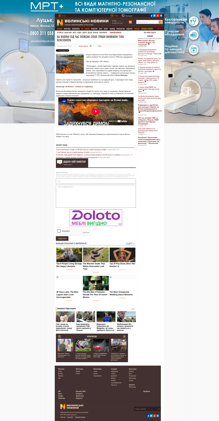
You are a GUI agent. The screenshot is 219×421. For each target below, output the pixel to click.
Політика (67, 29)
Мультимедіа (92, 336)
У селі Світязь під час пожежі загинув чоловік (72, 152)
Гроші (95, 371)
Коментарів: (83, 46)
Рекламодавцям (80, 417)
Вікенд (113, 378)
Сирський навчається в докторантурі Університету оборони (148, 130)
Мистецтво (132, 378)
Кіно (130, 373)
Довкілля (114, 376)
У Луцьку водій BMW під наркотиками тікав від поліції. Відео (149, 89)
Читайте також (61, 145)
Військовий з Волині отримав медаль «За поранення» (64, 355)
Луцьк (60, 371)
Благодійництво (116, 383)
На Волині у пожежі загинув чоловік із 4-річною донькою (77, 157)
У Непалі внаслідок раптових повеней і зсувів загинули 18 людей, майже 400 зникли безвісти (149, 79)
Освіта (113, 373)
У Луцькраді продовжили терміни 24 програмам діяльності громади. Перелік (148, 51)
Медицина (114, 371)
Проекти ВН (120, 29)
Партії (78, 373)
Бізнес (96, 373)
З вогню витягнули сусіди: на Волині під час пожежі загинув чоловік (81, 149)
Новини (150, 36)
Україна (60, 376)
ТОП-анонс (132, 387)
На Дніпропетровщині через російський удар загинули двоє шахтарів (149, 98)
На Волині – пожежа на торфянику (79, 86)
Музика (131, 371)
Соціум (114, 369)
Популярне (103, 32)
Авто (100, 29)
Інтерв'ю (60, 32)
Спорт (106, 29)
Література (132, 376)
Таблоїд (112, 29)
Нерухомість (98, 376)
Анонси (95, 32)
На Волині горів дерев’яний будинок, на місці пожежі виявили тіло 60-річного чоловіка (88, 155)
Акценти (129, 29)
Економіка (76, 29)
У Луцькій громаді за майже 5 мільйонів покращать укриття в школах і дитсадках (149, 69)
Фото (74, 32)
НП (59, 391)
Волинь (60, 373)
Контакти (70, 417)
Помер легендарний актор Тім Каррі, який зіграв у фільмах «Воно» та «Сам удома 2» (149, 60)
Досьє (90, 32)
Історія (131, 380)
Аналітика (68, 32)
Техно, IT (114, 385)
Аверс (159, 29)
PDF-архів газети (150, 32)
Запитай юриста (115, 32)
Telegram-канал (79, 134)
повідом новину (147, 29)
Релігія (113, 380)
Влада (78, 371)
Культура (94, 29)
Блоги (84, 32)
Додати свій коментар (74, 161)
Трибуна (146, 391)
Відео (79, 32)
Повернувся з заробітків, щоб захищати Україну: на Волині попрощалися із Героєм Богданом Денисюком (118, 357)
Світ (59, 378)
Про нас (63, 417)
